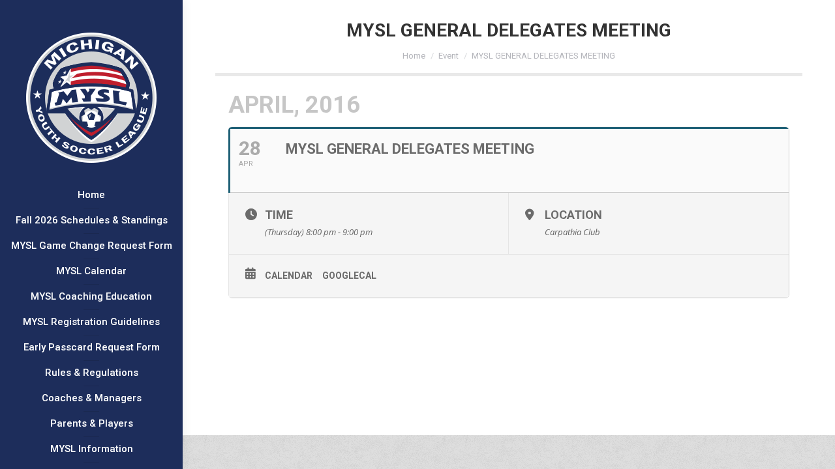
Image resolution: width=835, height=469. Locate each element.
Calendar (288, 275)
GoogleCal (349, 275)
